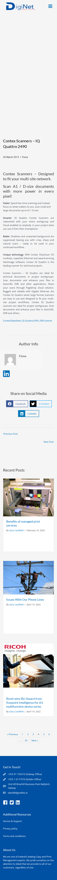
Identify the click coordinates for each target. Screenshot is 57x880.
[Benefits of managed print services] (28, 497)
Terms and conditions (14, 836)
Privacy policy (10, 828)
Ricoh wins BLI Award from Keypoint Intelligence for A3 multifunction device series (24, 702)
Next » (34, 740)
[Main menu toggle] (50, 6)
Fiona (25, 156)
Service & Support (12, 821)
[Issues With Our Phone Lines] (28, 577)
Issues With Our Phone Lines (25, 599)
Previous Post (10, 433)
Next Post (49, 441)
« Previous (12, 734)
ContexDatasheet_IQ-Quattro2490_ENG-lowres (27, 320)
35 (26, 740)
